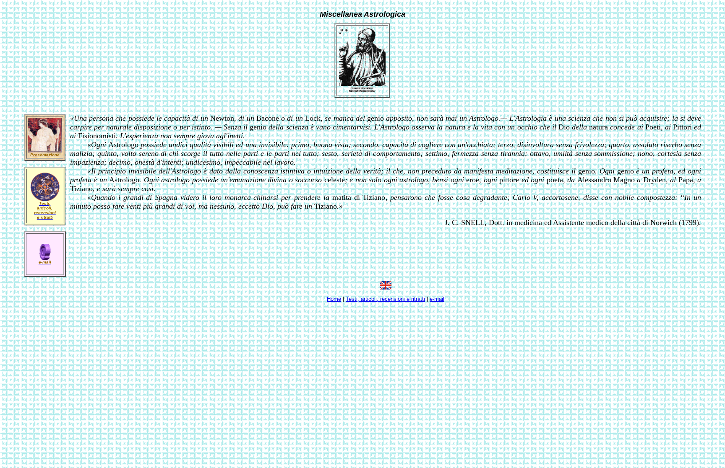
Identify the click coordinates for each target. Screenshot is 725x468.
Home (334, 299)
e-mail (437, 299)
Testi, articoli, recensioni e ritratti (385, 299)
